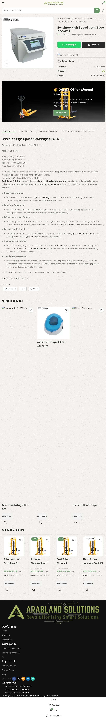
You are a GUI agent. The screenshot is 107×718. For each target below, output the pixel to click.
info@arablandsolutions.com (15, 278)
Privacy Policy (8, 670)
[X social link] (94, 75)
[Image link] (53, 612)
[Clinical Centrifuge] (88, 404)
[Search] (97, 10)
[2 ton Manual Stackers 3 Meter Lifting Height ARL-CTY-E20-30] (14, 546)
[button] (9, 583)
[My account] (103, 10)
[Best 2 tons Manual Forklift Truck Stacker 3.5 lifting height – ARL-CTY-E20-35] (93, 546)
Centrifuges (80, 21)
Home (60, 18)
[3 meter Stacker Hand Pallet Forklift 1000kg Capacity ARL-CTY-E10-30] (40, 546)
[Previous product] (100, 20)
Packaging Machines (10, 653)
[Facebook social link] (91, 75)
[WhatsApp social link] (104, 75)
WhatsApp (71, 45)
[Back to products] (104, 20)
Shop (4, 674)
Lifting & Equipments (11, 648)
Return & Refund (9, 666)
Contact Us (7, 640)
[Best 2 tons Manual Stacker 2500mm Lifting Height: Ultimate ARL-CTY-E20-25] (67, 546)
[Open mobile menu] (3, 3)
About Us (6, 635)
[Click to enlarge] (7, 63)
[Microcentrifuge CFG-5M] (18, 404)
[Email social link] (98, 75)
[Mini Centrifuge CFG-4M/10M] (53, 323)
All (3, 657)
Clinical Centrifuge (84, 505)
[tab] (9, 131)
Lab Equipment (64, 21)
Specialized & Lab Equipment (80, 18)
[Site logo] (53, 3)
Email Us (95, 45)
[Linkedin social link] (101, 75)
